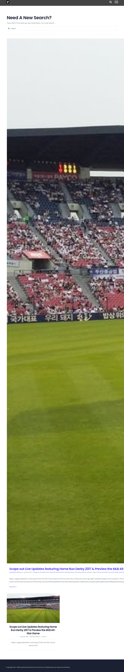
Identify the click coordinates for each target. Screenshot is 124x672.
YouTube (89, 572)
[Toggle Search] (110, 2)
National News (69, 572)
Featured (52, 572)
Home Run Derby (113, 572)
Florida (58, 572)
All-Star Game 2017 (102, 572)
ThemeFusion (40, 667)
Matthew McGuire (16, 572)
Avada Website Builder (27, 667)
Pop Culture (77, 572)
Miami (62, 572)
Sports (84, 572)
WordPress (67, 667)
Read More (12, 587)
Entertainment (44, 572)
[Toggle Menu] (116, 2)
